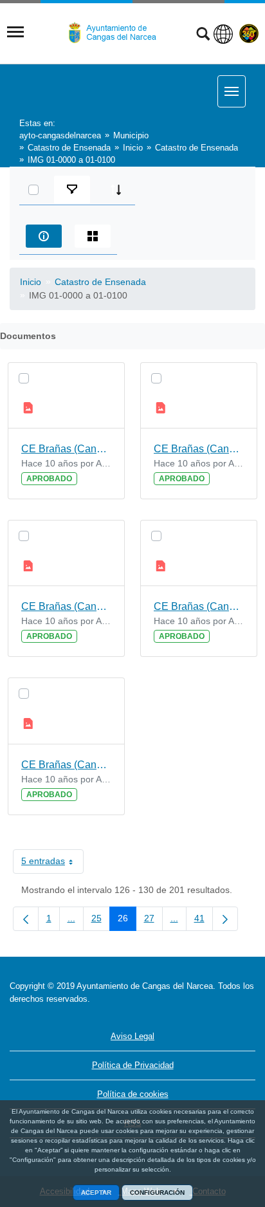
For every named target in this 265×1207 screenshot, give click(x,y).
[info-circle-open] (44, 236)
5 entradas (52, 863)
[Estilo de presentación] (93, 236)
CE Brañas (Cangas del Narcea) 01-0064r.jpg (199, 606)
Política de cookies (133, 1094)
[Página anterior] (26, 919)
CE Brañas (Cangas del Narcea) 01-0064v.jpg (66, 764)
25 (100, 920)
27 (153, 920)
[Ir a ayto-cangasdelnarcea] (117, 33)
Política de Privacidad (133, 1065)
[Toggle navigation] (15, 32)
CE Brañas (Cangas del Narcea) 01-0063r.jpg (199, 448)
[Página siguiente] (225, 919)
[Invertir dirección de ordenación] (115, 190)
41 (203, 920)
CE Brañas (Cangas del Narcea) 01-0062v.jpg (66, 448)
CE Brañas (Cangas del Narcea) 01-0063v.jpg (66, 606)
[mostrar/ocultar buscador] (203, 35)
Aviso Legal (132, 1036)
